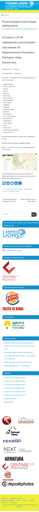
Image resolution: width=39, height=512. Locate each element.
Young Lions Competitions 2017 (14, 388)
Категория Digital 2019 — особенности (17, 366)
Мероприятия (8, 402)
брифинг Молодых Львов (25, 189)
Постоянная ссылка (13, 191)
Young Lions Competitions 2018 (28, 29)
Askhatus (8, 29)
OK (33, 214)
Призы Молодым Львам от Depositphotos (18, 352)
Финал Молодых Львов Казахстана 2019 (18, 362)
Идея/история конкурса (8, 500)
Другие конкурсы (10, 398)
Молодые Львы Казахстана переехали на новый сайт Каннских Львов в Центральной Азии (19, 346)
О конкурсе (4, 498)
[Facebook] (30, 4)
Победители (4, 502)
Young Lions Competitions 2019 (14, 395)
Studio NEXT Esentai (14, 147)
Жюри (18, 500)
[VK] (33, 4)
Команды (25, 500)
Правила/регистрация (16, 498)
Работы (32, 500)
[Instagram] (36, 4)
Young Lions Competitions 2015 (14, 381)
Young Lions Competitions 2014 (14, 378)
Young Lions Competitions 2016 (14, 385)
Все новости (13, 502)
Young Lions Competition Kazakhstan (12, 505)
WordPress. (19, 507)
